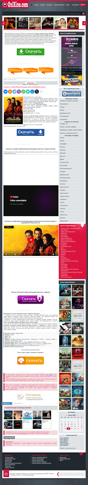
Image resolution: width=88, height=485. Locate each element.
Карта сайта (31, 475)
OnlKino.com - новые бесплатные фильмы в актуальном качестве (15, 4)
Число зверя (64, 264)
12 (68, 424)
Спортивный (63, 205)
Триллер (38, 107)
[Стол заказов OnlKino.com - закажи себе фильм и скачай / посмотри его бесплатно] (30, 396)
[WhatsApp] (23, 92)
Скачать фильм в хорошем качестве (41, 463)
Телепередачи (64, 116)
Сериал (62, 107)
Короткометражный (66, 168)
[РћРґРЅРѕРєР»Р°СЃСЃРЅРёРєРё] (10, 92)
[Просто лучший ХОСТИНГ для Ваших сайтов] (71, 85)
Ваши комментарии (10, 464)
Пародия (62, 190)
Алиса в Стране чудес (67, 239)
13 (71, 424)
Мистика (62, 184)
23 (81, 426)
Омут (62, 248)
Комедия (62, 171)
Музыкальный (64, 187)
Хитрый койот (64, 275)
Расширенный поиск (10, 458)
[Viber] (19, 92)
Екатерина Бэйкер (38, 98)
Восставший (64, 265)
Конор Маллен (44, 100)
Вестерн (62, 147)
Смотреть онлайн (39, 33)
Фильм (33, 105)
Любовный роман (65, 177)
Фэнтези (62, 218)
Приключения (64, 193)
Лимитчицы (64, 233)
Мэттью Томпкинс (48, 98)
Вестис (63, 262)
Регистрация (8, 461)
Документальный (65, 113)
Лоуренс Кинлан (32, 101)
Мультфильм (64, 104)
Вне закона (64, 257)
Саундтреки (63, 119)
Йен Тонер (51, 100)
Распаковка (64, 273)
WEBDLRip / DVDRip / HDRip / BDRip (46, 105)
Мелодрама (63, 181)
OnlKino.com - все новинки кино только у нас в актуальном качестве (6, 473)
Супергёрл (63, 244)
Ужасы (62, 211)
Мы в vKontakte (31, 5)
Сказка (62, 202)
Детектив (62, 153)
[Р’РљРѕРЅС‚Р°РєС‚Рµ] (5, 92)
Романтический (64, 196)
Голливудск (64, 243)
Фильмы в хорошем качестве (68, 133)
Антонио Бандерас (34, 100)
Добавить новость (9, 467)
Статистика (8, 466)
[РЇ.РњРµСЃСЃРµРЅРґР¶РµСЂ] (28, 92)
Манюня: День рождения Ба (68, 241)
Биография (63, 144)
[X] (37, 92)
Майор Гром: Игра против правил (69, 261)
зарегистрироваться (22, 433)
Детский (62, 156)
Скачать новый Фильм (38, 460)
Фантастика (63, 214)
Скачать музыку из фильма (39, 461)
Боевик (25, 107)
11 (65, 424)
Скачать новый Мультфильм (39, 457)
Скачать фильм (9, 457)
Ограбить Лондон (65, 259)
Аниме (62, 137)
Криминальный (31, 107)
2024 (31, 108)
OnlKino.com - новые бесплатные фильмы (33, 473)
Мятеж (62, 256)
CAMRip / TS (64, 124)
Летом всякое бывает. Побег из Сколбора (71, 272)
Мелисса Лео (52, 101)
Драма (62, 159)
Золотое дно (64, 235)
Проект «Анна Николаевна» (68, 231)
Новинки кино (8, 460)
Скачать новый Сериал (38, 458)
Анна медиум (64, 230)
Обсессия (63, 249)
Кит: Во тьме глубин (66, 277)
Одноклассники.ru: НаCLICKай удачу (70, 228)
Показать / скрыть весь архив (68, 448)
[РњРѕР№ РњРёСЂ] (32, 92)
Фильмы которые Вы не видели (13, 463)
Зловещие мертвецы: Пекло (68, 251)
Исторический (64, 162)
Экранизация (64, 221)
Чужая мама (64, 267)
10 (61, 424)
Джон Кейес (38, 97)
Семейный (63, 199)
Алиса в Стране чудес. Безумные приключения (69, 269)
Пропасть (63, 254)
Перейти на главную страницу (69, 101)
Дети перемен (64, 236)
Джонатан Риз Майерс (43, 101)
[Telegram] (14, 92)
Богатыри (63, 252)
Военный (62, 150)
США (33, 110)
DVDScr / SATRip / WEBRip (68, 127)
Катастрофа (63, 165)
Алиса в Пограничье (66, 238)
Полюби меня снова (66, 246)
